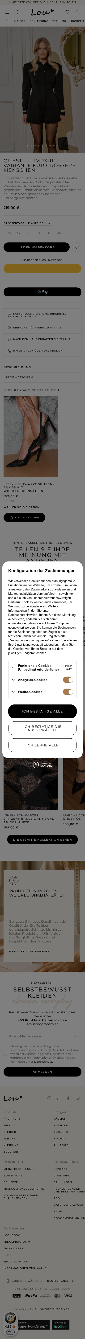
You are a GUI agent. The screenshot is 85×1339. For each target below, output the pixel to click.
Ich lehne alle (42, 745)
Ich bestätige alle (42, 711)
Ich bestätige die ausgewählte (43, 728)
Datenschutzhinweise (22, 615)
